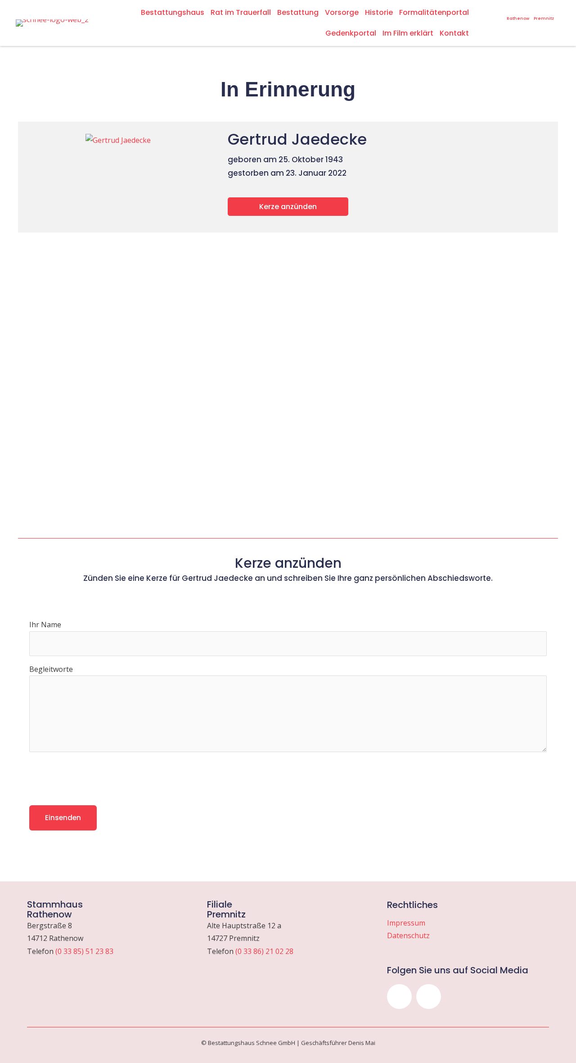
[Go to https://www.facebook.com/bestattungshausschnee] (498, 10)
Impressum (406, 923)
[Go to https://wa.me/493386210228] (544, 14)
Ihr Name (45, 625)
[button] (399, 996)
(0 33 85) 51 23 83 (84, 951)
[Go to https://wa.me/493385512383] (518, 14)
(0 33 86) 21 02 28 (264, 951)
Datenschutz (408, 935)
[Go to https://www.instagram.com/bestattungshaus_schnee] (486, 10)
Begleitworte (51, 669)
